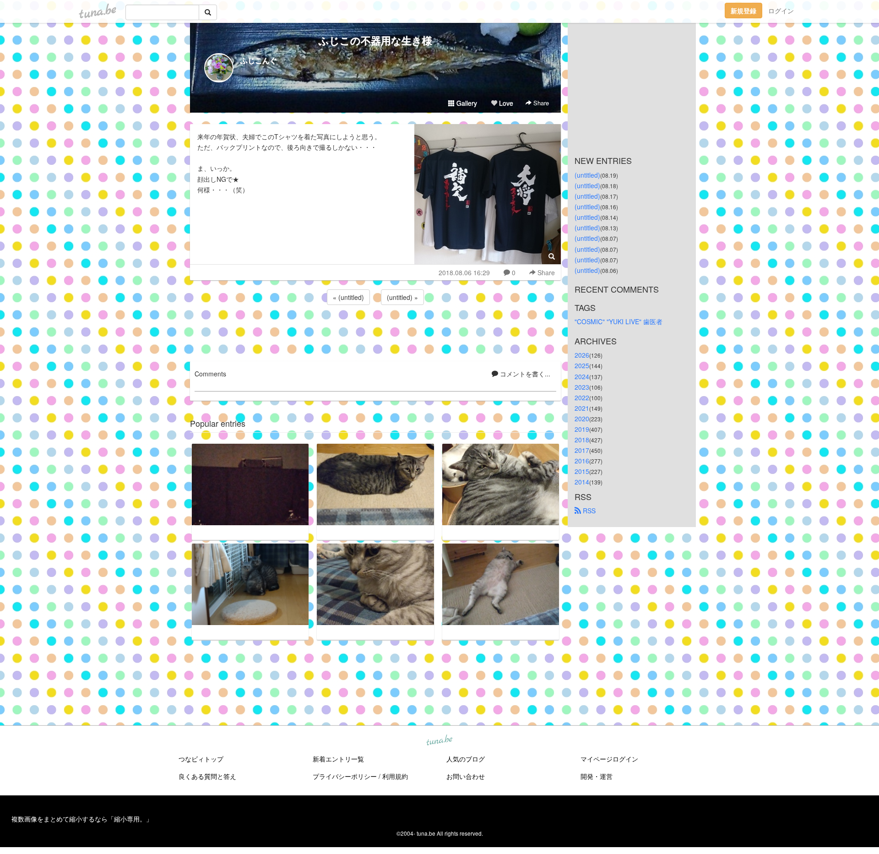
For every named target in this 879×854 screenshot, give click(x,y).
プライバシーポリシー (345, 776)
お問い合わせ (465, 776)
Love (505, 103)
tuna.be (439, 741)
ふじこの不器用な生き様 (375, 40)
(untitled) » (402, 297)
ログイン (781, 10)
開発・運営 (597, 776)
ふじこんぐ (258, 60)
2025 (582, 365)
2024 (582, 376)
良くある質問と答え (207, 776)
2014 (582, 481)
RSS (588, 510)
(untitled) (587, 175)
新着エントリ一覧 (338, 758)
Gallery (466, 103)
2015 (582, 471)
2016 (582, 460)
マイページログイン (609, 758)
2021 (582, 408)
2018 (582, 439)
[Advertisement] (375, 331)
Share (540, 102)
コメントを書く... (524, 373)
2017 (582, 450)
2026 (582, 354)
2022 (582, 397)
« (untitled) (348, 297)
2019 (582, 429)
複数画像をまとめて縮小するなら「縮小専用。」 (81, 818)
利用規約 (395, 776)
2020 (582, 418)
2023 (582, 387)
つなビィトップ (201, 758)
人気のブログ (465, 758)
